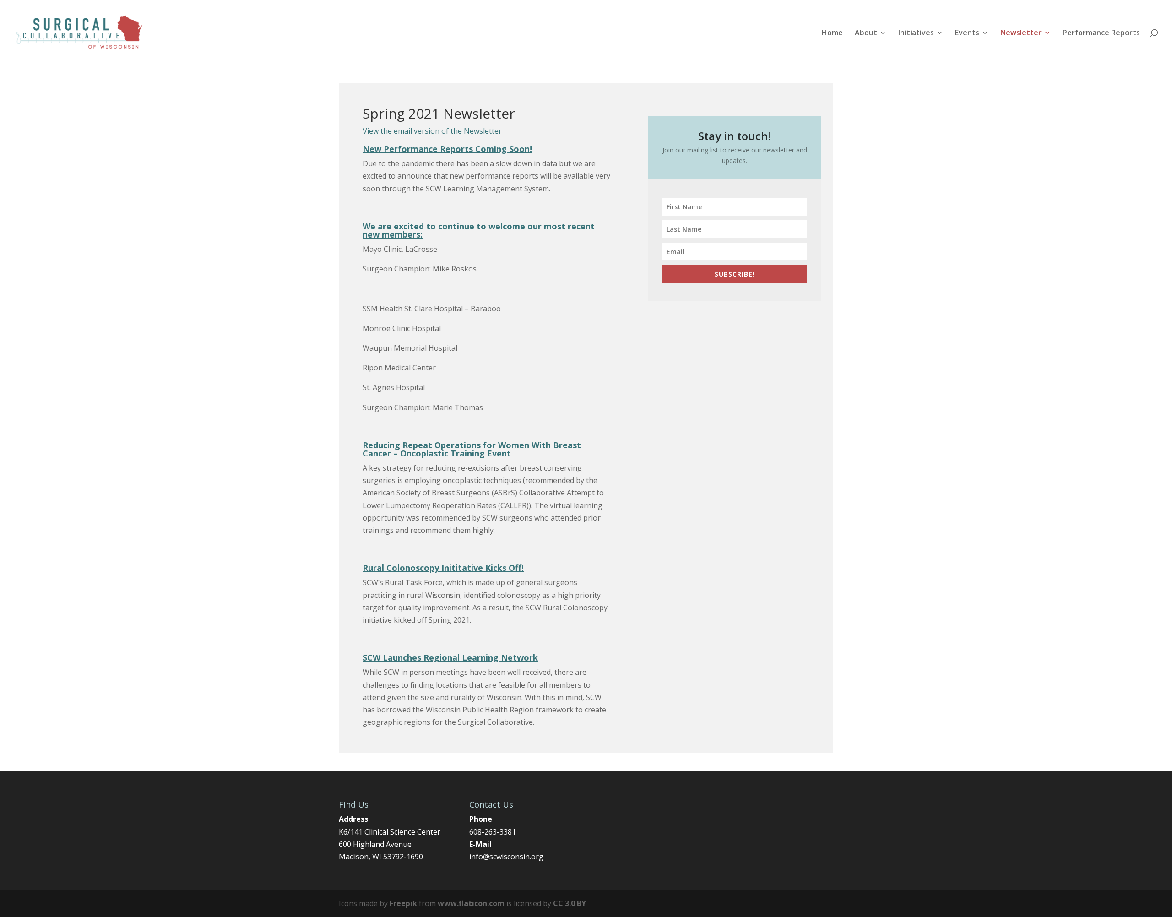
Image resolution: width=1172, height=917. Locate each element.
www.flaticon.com (471, 903)
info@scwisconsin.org (506, 857)
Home (832, 33)
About (866, 33)
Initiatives (916, 33)
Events (967, 33)
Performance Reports (1101, 33)
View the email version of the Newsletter (432, 131)
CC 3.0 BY (569, 903)
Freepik (403, 903)
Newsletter (1021, 33)
